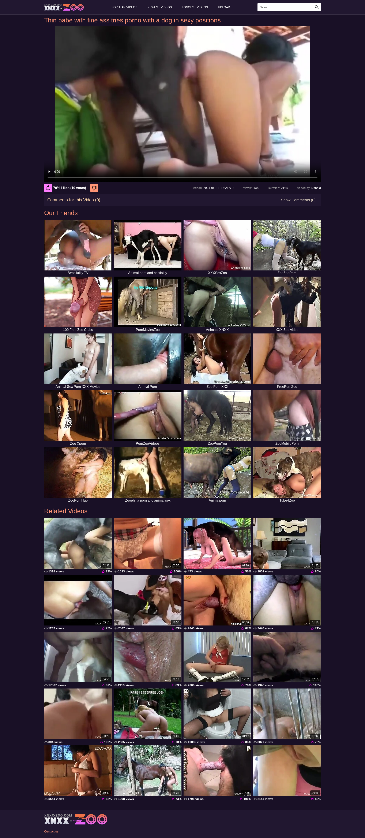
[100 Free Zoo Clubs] (78, 302)
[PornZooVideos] (147, 415)
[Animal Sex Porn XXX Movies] (78, 358)
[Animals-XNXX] (217, 302)
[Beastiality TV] (78, 245)
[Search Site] (317, 7)
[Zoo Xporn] (78, 415)
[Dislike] (94, 188)
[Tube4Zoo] (287, 472)
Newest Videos (159, 7)
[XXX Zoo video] (287, 302)
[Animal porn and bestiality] (147, 245)
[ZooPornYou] (217, 415)
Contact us (51, 831)
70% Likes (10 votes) (69, 188)
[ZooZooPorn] (287, 245)
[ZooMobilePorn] (287, 415)
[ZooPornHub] (78, 472)
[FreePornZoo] (287, 358)
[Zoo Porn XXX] (217, 358)
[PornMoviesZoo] (147, 302)
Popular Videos (124, 7)
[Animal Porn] (147, 358)
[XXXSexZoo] (217, 245)
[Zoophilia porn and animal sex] (147, 472)
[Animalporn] (217, 472)
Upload (224, 7)
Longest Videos (195, 7)
